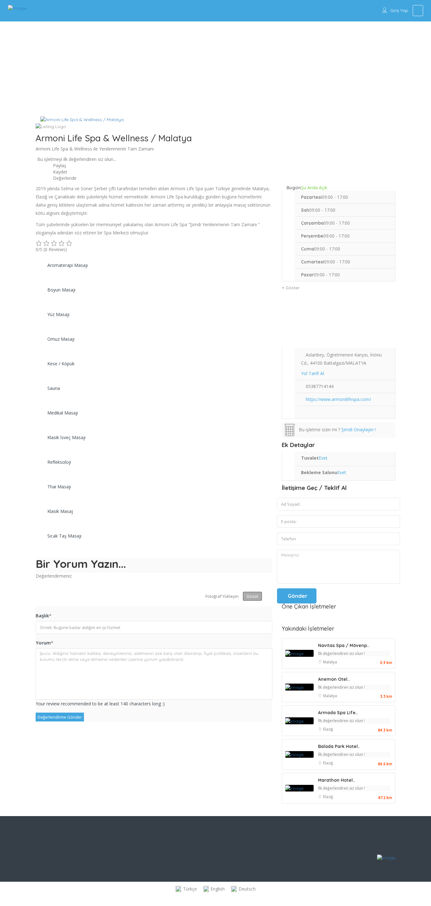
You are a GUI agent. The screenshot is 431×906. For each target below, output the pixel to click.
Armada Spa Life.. (338, 712)
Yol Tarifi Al (312, 373)
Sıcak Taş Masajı (64, 536)
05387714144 (320, 386)
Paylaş (59, 165)
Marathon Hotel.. (336, 780)
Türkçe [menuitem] (190, 889)
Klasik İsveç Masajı (66, 437)
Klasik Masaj (60, 511)
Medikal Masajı (62, 413)
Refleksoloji (59, 462)
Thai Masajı (59, 487)
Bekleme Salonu (319, 472)
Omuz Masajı (60, 339)
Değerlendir (64, 178)
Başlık (43, 615)
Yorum (44, 642)
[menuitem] (186, 889)
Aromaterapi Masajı (67, 265)
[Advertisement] (215, 69)
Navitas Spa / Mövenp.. (343, 645)
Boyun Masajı (61, 290)
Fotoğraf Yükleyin (222, 596)
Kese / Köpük (60, 364)
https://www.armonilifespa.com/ (338, 399)
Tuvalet (310, 458)
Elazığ (328, 729)
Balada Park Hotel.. (339, 746)
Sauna (53, 388)
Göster (291, 288)
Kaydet (59, 172)
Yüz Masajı (58, 314)
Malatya (330, 662)
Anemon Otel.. (334, 679)
